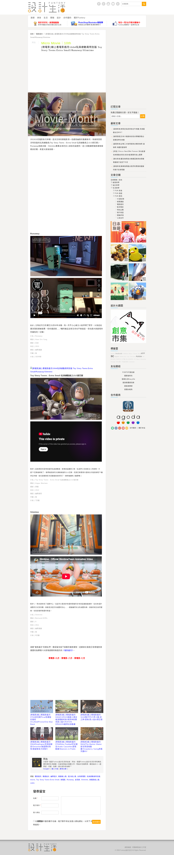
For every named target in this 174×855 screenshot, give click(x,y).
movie (32, 780)
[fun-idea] (137, 300)
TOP (112, 428)
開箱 (52, 18)
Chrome (132, 356)
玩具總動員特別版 (93, 776)
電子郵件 (37, 805)
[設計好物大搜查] (47, 23)
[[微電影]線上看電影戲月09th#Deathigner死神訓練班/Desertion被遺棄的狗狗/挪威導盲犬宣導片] (41, 733)
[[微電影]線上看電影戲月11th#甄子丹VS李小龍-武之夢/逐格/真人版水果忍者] (91, 706)
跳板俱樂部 (128, 386)
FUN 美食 (118, 190)
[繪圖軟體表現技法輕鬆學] (87, 23)
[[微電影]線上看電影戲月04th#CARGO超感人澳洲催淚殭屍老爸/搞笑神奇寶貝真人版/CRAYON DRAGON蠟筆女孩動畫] (66, 706)
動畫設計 (46, 776)
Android (118, 353)
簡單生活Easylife (128, 379)
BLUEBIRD (129, 359)
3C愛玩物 (120, 199)
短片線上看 (72, 776)
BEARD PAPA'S (116, 359)
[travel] (137, 262)
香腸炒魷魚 (128, 389)
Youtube (108, 4)
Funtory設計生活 (47, 7)
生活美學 (116, 188)
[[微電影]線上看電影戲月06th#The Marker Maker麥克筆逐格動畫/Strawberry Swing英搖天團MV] (91, 733)
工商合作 (120, 218)
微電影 (63, 780)
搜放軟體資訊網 (128, 382)
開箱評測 (120, 215)
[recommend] (120, 262)
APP (143, 353)
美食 (39, 18)
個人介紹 (55, 769)
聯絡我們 (126, 428)
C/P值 (123, 359)
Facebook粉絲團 (99, 4)
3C (112, 356)
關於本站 (142, 428)
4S (143, 356)
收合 (120, 180)
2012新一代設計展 (122, 361)
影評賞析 (120, 207)
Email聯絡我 (113, 4)
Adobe (139, 356)
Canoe (135, 353)
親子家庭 (120, 212)
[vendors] (137, 281)
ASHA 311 (123, 356)
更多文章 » (64, 769)
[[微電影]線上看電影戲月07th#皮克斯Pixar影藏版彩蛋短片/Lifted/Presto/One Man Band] (41, 706)
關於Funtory (79, 18)
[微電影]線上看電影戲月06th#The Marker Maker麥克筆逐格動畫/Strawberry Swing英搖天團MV (91, 746)
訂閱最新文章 (118, 4)
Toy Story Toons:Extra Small (47, 780)
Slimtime (84, 780)
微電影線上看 (94, 780)
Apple (117, 356)
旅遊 (33, 18)
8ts (139, 353)
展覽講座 (120, 201)
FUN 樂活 (118, 196)
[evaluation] (120, 281)
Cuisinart (131, 361)
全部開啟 (114, 180)
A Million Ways (127, 353)
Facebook (116, 428)
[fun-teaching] (128, 343)
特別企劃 (120, 210)
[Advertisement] (67, 72)
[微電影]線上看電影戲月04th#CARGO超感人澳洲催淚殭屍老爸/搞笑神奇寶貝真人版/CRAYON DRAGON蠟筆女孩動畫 (66, 719)
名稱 (35, 798)
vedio (32, 783)
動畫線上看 (62, 776)
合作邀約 (67, 18)
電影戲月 (38, 776)
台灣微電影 (81, 776)
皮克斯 (77, 780)
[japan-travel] (128, 242)
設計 (59, 18)
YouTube (123, 428)
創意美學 (116, 182)
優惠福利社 (128, 376)
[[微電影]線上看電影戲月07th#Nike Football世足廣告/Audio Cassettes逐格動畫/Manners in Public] (66, 733)
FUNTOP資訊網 (128, 372)
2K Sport (137, 359)
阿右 (34, 42)
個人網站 (36, 812)
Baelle (113, 353)
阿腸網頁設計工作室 (139, 847)
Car (128, 356)
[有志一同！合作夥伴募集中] (126, 23)
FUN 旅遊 (118, 193)
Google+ (103, 4)
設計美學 (116, 185)
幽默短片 (54, 776)
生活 (46, 18)
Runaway (70, 780)
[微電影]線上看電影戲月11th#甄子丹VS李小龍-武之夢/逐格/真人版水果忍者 (91, 717)
